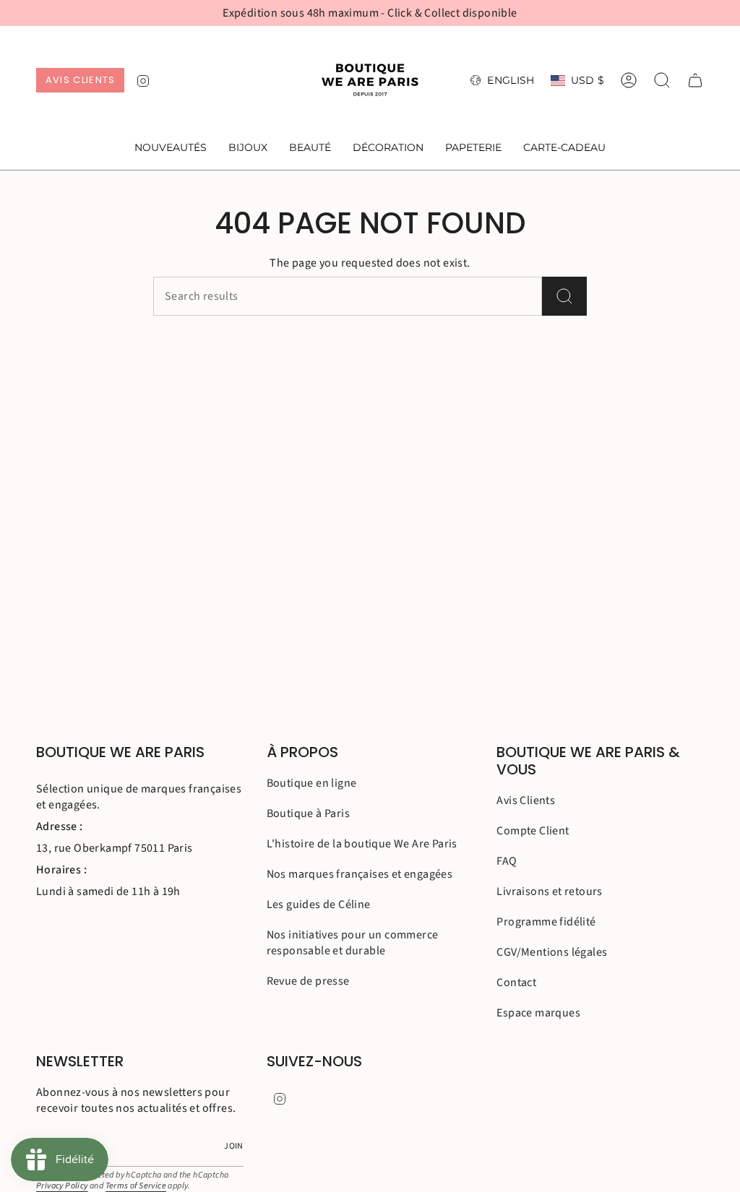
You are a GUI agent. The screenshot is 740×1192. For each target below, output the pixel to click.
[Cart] (695, 80)
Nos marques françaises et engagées (360, 874)
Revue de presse (308, 981)
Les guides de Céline (319, 904)
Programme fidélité (545, 922)
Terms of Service (136, 1186)
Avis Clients (525, 800)
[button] (248, 148)
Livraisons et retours (549, 891)
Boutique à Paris (308, 813)
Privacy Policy (62, 1186)
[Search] (564, 296)
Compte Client (532, 831)
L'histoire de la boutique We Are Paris (362, 844)
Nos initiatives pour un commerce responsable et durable (353, 943)
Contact (516, 982)
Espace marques (538, 1013)
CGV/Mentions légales (551, 952)
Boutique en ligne (312, 783)
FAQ (506, 861)
